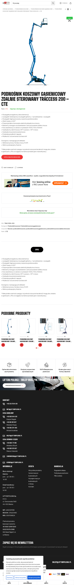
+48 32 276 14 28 (11, 404)
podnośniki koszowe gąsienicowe (36, 228)
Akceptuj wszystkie (34, 577)
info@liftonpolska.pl (13, 409)
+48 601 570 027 (11, 448)
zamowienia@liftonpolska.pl (16, 456)
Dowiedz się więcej (3, 345)
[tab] (37, 250)
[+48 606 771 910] (4, 443)
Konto (46, 583)
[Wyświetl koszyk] (70, 3)
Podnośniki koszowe (22, 9)
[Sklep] (9, 582)
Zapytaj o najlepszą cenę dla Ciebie (12, 157)
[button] (69, 20)
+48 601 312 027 (11, 422)
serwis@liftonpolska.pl (14, 462)
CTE (6, 109)
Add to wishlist (8, 167)
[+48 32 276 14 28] (4, 404)
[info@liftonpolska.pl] (4, 409)
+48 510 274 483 (11, 428)
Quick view (14, 329)
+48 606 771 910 (11, 443)
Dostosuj (9, 577)
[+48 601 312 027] (4, 422)
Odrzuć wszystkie (20, 577)
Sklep (9, 583)
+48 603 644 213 (11, 416)
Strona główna (8, 9)
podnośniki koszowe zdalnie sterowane (58, 228)
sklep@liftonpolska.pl (14, 435)
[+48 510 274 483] (4, 428)
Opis (37, 249)
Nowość (10, 228)
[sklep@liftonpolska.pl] (4, 436)
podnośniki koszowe (19, 228)
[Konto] (46, 582)
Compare (20, 167)
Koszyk (65, 583)
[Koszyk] (65, 582)
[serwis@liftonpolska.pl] (4, 463)
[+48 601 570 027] (4, 449)
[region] (23, 568)
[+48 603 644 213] (4, 417)
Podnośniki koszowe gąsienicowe (42, 9)
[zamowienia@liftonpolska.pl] (4, 456)
